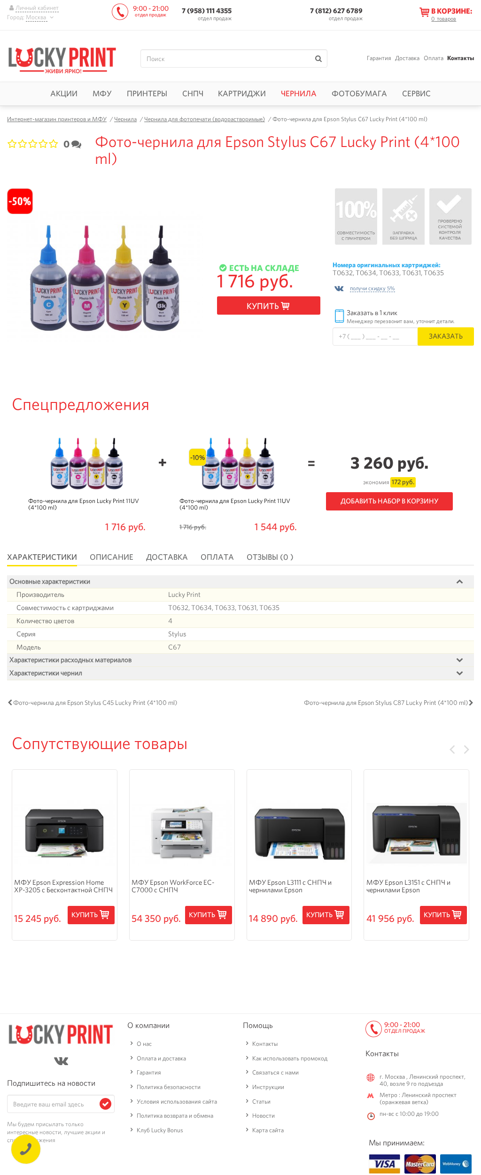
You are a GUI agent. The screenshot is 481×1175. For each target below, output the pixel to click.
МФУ (102, 93)
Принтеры (147, 93)
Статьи (261, 1101)
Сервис (416, 93)
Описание (111, 557)
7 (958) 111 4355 (207, 10)
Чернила (299, 93)
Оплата (433, 58)
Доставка (407, 58)
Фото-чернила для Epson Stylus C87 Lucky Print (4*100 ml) (386, 702)
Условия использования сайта (177, 1101)
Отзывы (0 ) (270, 557)
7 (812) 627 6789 (336, 10)
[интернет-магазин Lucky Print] (62, 59)
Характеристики (42, 557)
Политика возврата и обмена (175, 1116)
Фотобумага (359, 93)
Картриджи (242, 93)
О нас (144, 1044)
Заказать (446, 336)
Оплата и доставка (161, 1058)
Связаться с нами (275, 1072)
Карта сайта (268, 1130)
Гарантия (379, 58)
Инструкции (268, 1087)
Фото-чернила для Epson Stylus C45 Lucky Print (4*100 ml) (95, 702)
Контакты (460, 58)
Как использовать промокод (289, 1058)
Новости (263, 1116)
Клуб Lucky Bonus (160, 1130)
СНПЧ (192, 93)
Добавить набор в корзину (389, 501)
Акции (64, 93)
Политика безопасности (169, 1087)
